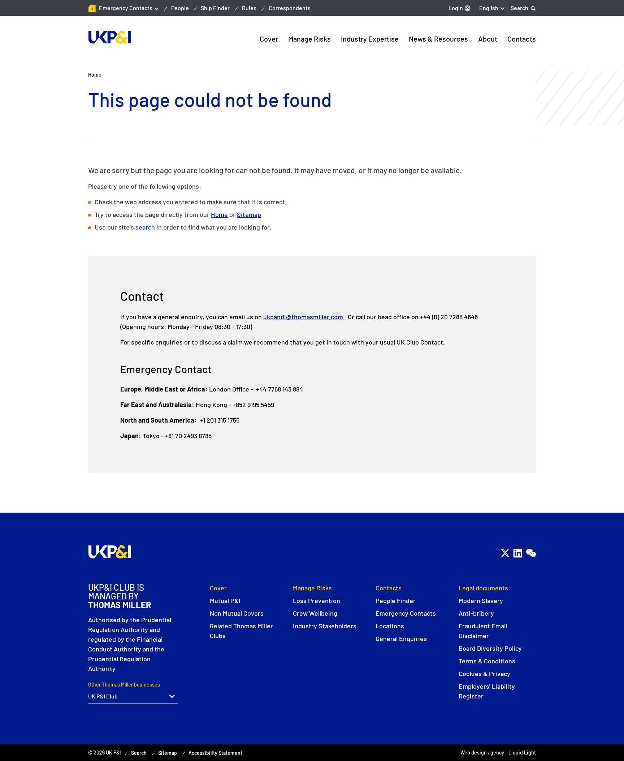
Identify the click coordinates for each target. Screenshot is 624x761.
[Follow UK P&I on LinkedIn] (518, 553)
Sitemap (249, 214)
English (488, 7)
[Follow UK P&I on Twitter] (505, 553)
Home (219, 214)
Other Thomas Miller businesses (124, 684)
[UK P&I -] (109, 37)
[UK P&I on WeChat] (530, 553)
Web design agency (482, 752)
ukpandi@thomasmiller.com (303, 317)
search (145, 227)
